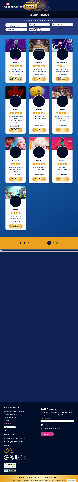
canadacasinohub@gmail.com (15, 439)
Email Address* (46, 418)
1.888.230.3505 (18, 442)
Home (6, 434)
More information (39, 174)
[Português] (10, 424)
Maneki (39, 160)
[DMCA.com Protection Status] (10, 471)
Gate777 (62, 160)
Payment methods (10, 417)
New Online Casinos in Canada (14, 411)
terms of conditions (55, 428)
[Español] (8, 424)
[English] (7, 424)
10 (57, 243)
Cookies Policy (29, 477)
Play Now (38, 179)
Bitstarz (16, 209)
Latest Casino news (10, 414)
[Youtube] (12, 450)
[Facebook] (6, 450)
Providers (7, 420)
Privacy (14, 480)
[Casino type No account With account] (16, 29)
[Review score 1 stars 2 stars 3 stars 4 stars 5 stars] (39, 29)
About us (40, 477)
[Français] (5, 424)
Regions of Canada (51, 477)
